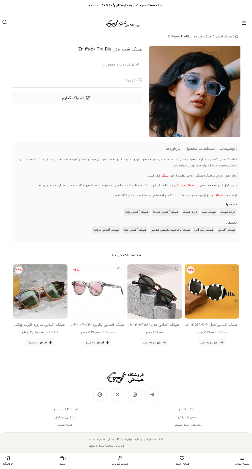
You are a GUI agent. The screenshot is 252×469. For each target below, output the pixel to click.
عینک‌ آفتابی (223, 36)
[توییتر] (117, 395)
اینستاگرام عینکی (185, 185)
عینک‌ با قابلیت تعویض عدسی (170, 229)
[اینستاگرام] (135, 395)
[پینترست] (100, 395)
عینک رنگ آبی (204, 229)
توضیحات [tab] (227, 148)
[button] (17, 305)
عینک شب (209, 211)
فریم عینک (190, 211)
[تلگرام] (152, 395)
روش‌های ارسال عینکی (188, 424)
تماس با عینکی (187, 417)
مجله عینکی (64, 424)
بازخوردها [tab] (173, 148)
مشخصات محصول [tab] (200, 148)
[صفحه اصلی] (236, 36)
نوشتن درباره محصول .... (118, 64)
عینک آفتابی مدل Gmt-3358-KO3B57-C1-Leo (154, 325)
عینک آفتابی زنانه (136, 211)
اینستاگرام (218, 195)
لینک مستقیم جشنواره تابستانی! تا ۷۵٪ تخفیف (126, 5)
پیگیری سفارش (64, 417)
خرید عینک (227, 211)
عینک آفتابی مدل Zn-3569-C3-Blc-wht (211, 325)
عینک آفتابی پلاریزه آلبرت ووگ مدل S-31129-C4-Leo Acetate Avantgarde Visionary (40, 325)
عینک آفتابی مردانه (165, 211)
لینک (165, 175)
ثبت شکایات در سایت (64, 409)
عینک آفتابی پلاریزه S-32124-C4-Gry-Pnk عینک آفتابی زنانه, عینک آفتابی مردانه (97, 325)
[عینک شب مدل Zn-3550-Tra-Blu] (126, 377)
